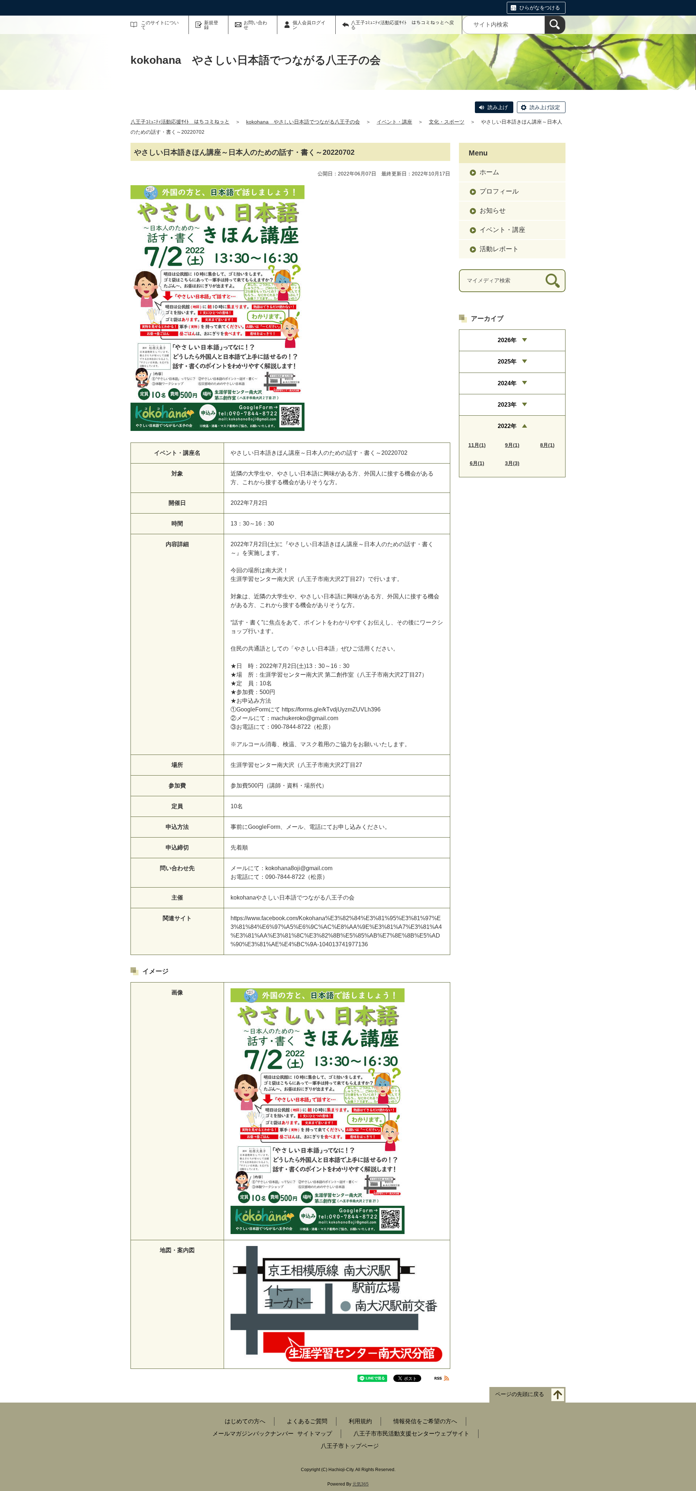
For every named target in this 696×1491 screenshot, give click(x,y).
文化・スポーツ (446, 122)
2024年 (507, 383)
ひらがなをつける (539, 8)
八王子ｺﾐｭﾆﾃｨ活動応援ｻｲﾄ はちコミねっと (179, 122)
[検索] (555, 25)
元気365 (360, 1484)
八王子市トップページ (350, 1446)
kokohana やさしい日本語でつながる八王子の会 (303, 122)
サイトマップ (314, 1433)
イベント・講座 (394, 122)
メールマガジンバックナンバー (253, 1433)
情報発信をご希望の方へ (425, 1421)
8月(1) (547, 445)
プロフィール (499, 191)
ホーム (489, 172)
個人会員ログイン (309, 25)
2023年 (507, 405)
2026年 (507, 340)
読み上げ (498, 107)
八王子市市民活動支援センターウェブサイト (411, 1433)
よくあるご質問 (307, 1421)
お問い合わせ (255, 25)
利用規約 (360, 1421)
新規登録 (211, 25)
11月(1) (477, 445)
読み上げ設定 (545, 107)
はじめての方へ (245, 1421)
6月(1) (477, 463)
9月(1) (512, 445)
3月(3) (512, 463)
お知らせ (493, 210)
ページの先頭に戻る (519, 1394)
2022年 (507, 426)
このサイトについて (160, 25)
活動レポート (499, 249)
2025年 (507, 361)
